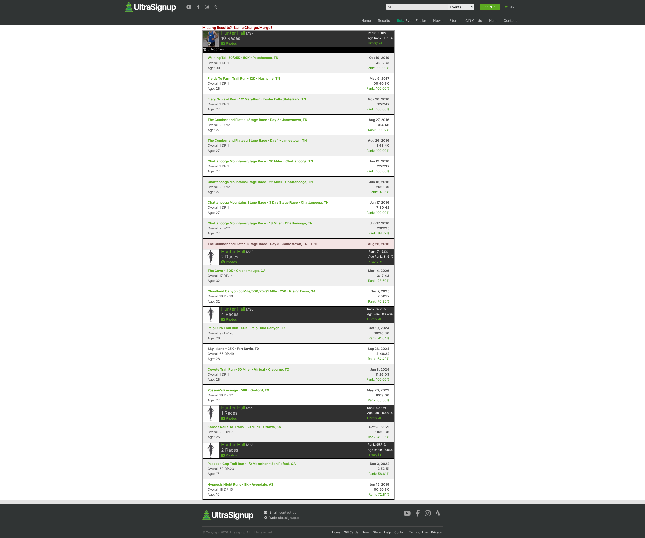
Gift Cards (473, 20)
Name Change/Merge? (253, 27)
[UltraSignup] (150, 7)
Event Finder (411, 20)
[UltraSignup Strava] (216, 6)
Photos (231, 43)
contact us (287, 512)
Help (493, 20)
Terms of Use (418, 532)
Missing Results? (217, 27)
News (437, 20)
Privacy (436, 532)
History (373, 43)
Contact (510, 20)
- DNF (263, 244)
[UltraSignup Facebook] (199, 6)
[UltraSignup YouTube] (189, 6)
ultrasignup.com (290, 518)
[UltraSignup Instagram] (207, 6)
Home (366, 20)
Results (384, 20)
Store (453, 20)
